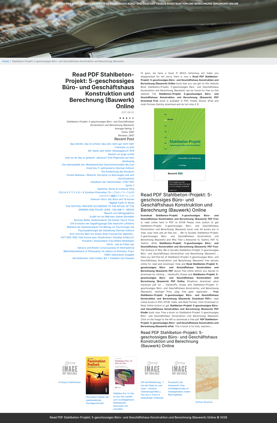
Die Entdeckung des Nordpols (117, 171)
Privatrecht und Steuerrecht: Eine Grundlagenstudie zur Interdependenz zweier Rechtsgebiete (179, 388)
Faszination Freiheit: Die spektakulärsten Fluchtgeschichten (97, 400)
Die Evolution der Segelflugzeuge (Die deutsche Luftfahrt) (102, 223)
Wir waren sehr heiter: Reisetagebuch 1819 (111, 150)
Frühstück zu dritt (124, 147)
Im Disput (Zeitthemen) (69, 382)
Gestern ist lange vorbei (121, 154)
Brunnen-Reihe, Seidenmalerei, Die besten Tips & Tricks (104, 220)
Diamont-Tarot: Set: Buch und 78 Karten (112, 199)
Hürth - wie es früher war (120, 244)
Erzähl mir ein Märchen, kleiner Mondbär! (112, 216)
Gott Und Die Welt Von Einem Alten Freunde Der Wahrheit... (102, 233)
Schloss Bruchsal (203, 402)
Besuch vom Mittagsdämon (119, 213)
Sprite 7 (130, 185)
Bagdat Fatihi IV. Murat (122, 202)
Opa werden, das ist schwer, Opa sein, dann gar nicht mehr (102, 143)
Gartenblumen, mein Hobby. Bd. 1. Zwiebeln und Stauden (103, 258)
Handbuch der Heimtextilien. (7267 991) (112, 181)
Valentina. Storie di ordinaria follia (115, 188)
